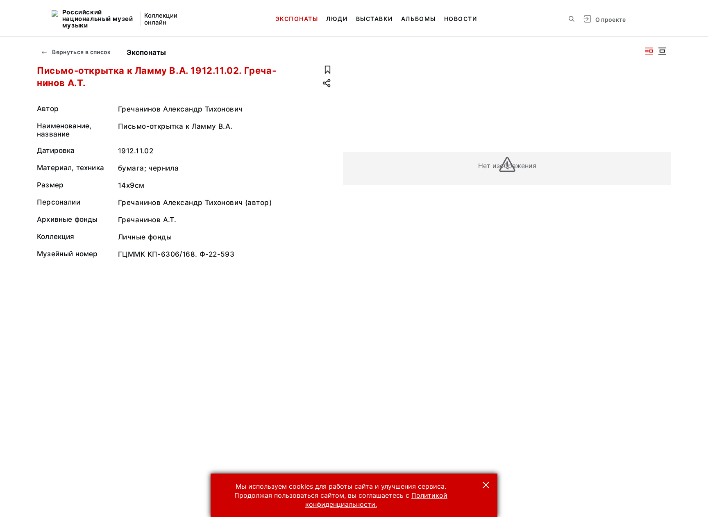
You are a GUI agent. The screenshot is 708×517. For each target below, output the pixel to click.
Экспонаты (296, 18)
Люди (336, 18)
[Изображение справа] (649, 51)
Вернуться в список (81, 51)
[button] (486, 485)
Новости (460, 18)
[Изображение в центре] (662, 51)
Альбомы (418, 18)
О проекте (610, 19)
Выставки (374, 18)
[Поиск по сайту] (571, 19)
